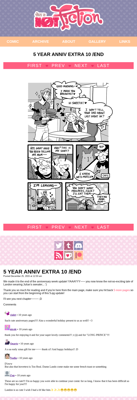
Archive (40, 41)
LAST (103, 65)
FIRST (34, 65)
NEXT (81, 65)
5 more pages (122, 290)
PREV (58, 65)
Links (124, 41)
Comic (13, 41)
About (68, 41)
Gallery (97, 41)
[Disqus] (68, 351)
